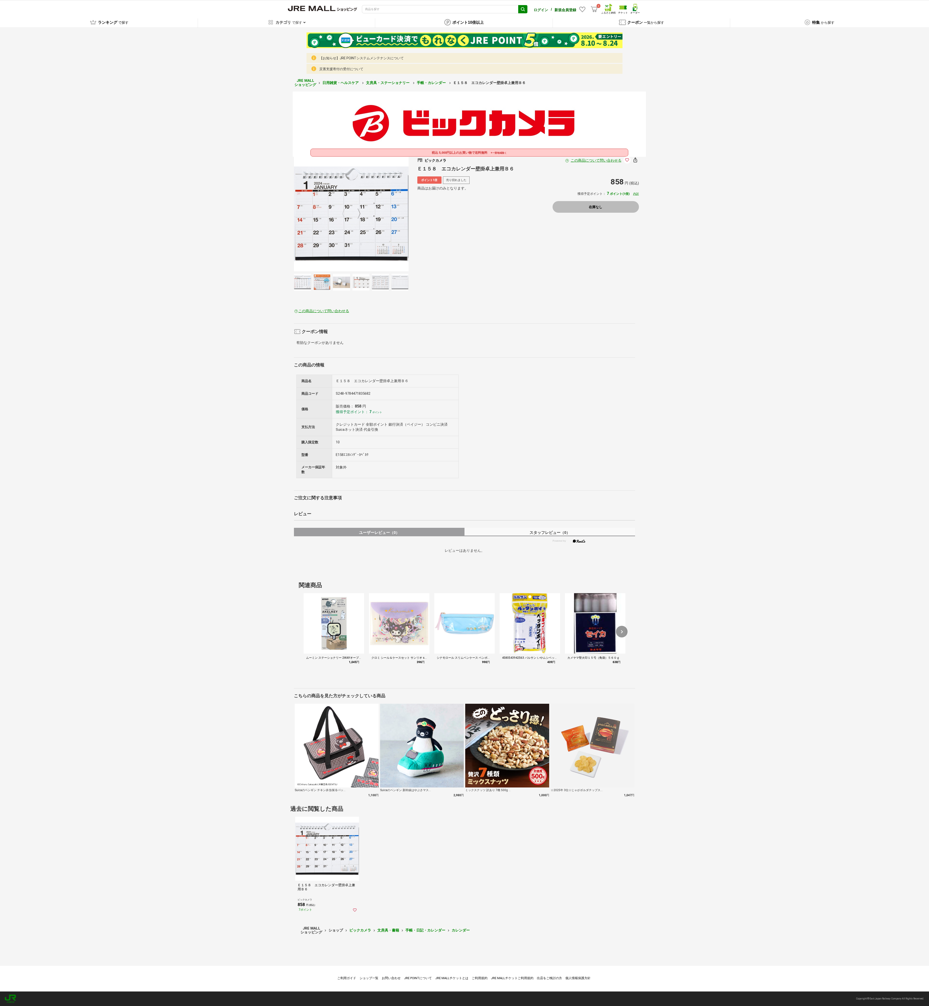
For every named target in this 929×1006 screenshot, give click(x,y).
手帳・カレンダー (432, 83)
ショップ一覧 (369, 978)
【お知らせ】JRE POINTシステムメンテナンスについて (361, 58)
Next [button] (356, 214)
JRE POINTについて (418, 978)
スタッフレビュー (550, 532)
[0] (594, 9)
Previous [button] (346, 214)
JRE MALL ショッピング (305, 82)
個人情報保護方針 (578, 978)
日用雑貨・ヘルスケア (341, 83)
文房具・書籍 (388, 930)
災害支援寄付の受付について (341, 69)
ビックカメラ (360, 930)
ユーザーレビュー (379, 532)
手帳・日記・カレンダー (425, 930)
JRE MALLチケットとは (451, 978)
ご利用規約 (479, 978)
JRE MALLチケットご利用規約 (512, 978)
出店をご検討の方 (549, 978)
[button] (622, 632)
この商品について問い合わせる (596, 160)
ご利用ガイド (346, 978)
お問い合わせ (391, 978)
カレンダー (461, 930)
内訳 (636, 194)
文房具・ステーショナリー (388, 83)
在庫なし (595, 207)
